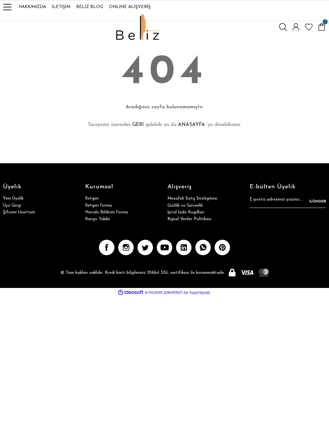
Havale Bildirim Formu (106, 212)
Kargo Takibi (97, 219)
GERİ (138, 124)
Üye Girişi (12, 205)
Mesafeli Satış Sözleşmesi (192, 198)
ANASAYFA (191, 124)
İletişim (92, 198)
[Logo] (138, 27)
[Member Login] (295, 26)
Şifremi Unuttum (19, 212)
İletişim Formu (98, 205)
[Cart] (321, 26)
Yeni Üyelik (13, 198)
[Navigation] (7, 7)
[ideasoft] (131, 292)
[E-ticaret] (163, 292)
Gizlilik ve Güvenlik (185, 205)
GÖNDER (317, 201)
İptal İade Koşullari (185, 212)
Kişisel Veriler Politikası (189, 219)
